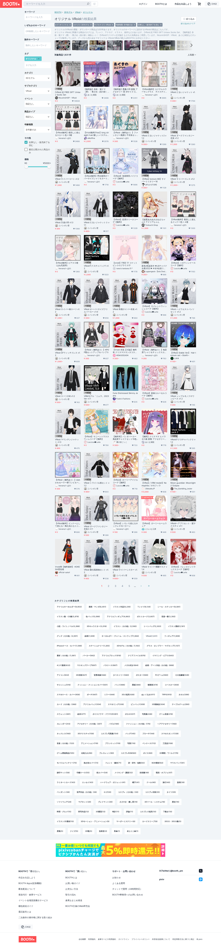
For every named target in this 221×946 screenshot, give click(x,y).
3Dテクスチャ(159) (86, 733)
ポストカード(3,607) (146, 616)
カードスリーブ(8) (150, 821)
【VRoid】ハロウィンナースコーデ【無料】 (183, 264)
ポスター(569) (142, 675)
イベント (29, 99)
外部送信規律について (161, 939)
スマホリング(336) (116, 704)
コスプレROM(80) (128, 753)
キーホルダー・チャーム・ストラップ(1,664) (120, 636)
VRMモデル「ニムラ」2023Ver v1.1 (96, 397)
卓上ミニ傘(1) (132, 831)
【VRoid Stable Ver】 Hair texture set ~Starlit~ (183, 354)
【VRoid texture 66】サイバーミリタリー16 (154, 180)
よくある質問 (118, 883)
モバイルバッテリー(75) (67, 763)
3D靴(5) (88, 831)
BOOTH (58, 12)
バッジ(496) (120, 685)
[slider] (26, 166)
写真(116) (131, 743)
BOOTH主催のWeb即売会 (77, 906)
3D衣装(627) (81, 675)
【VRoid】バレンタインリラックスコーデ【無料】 (183, 568)
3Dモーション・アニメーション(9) (95, 821)
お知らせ (116, 877)
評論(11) (129, 811)
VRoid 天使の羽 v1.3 (64, 222)
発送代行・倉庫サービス (30, 894)
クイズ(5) (74, 831)
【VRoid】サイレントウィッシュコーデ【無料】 (154, 307)
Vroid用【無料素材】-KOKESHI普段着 (67, 568)
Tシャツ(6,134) (144, 607)
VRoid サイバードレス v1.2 (182, 179)
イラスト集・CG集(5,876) (68, 616)
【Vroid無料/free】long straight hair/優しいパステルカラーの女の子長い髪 (96, 133)
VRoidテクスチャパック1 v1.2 (96, 267)
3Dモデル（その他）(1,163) (128, 646)
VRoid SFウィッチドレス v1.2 (67, 354)
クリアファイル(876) (137, 655)
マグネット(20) (84, 802)
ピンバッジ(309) (138, 704)
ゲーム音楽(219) (166, 714)
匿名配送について (26, 889)
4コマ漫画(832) (63, 665)
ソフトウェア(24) (64, 802)
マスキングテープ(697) (87, 665)
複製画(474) (153, 685)
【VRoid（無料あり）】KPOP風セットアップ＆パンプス (96, 351)
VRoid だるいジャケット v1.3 (182, 93)
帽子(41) (136, 782)
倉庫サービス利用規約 (107, 939)
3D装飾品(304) (158, 704)
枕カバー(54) (102, 772)
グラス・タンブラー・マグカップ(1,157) (163, 646)
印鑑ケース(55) (83, 772)
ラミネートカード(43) (66, 782)
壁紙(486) (136, 685)
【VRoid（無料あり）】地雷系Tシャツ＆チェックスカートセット (154, 351)
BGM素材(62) (157, 763)
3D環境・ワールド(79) (168, 753)
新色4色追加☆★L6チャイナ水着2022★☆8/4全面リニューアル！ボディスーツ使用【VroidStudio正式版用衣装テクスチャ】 (154, 267)
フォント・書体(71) (113, 763)
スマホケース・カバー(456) (68, 694)
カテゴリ (29, 73)
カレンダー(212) (63, 724)
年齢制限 (29, 124)
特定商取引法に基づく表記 (183, 939)
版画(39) (181, 782)
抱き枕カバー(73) (91, 763)
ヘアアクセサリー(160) (167, 724)
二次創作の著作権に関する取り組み (35, 917)
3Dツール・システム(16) (154, 802)
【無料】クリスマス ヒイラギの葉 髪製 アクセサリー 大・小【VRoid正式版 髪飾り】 (154, 437)
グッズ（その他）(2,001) (67, 636)
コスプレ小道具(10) (148, 811)
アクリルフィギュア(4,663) (118, 616)
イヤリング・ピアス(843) (163, 655)
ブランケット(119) (112, 743)
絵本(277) (81, 714)
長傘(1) (117, 831)
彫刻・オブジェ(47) (164, 772)
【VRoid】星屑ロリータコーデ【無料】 (125, 220)
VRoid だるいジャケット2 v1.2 (154, 136)
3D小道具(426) (128, 694)
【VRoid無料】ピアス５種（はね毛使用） (66, 264)
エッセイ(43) (87, 782)
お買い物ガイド (72, 883)
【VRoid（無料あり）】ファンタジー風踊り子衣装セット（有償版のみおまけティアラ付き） (125, 133)
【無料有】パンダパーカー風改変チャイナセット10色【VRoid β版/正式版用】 (125, 437)
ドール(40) (151, 782)
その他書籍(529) (182, 675)
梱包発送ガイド (25, 906)
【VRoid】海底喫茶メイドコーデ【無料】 (125, 177)
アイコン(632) (63, 675)
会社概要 (82, 939)
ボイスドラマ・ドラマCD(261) (105, 714)
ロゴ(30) (107, 792)
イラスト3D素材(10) (65, 821)
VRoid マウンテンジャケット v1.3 (67, 440)
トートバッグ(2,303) (152, 626)
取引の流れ (70, 894)
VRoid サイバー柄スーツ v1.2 (67, 310)
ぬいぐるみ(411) (148, 694)
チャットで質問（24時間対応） (127, 889)
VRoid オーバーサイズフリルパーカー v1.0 (96, 310)
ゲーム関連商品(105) (65, 753)
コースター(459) (172, 685)
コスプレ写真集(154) (109, 733)
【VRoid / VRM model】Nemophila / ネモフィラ (154, 484)
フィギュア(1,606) (172, 636)
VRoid (77, 12)
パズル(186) (114, 724)
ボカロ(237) (130, 714)
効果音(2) (103, 831)
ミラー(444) (109, 694)
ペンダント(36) (63, 792)
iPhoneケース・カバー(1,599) (69, 646)
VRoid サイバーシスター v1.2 (125, 571)
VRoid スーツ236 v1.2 (65, 396)
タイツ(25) (171, 792)
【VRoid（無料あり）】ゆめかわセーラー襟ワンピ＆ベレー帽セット (67, 481)
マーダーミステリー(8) (125, 821)
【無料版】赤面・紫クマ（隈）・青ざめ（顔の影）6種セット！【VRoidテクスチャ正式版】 (96, 90)
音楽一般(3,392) (168, 616)
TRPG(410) (167, 694)
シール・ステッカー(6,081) (169, 607)
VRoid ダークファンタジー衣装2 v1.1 (96, 527)
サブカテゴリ (31, 86)
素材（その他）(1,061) (66, 655)
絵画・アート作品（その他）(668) (159, 665)
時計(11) (115, 811)
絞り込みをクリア (188, 23)
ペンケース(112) (149, 743)
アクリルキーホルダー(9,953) (69, 607)
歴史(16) (175, 802)
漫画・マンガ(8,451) (97, 607)
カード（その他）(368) (66, 704)
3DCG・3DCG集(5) (172, 821)
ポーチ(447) (92, 694)
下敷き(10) (167, 811)
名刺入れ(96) (86, 753)
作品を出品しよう (183, 4)
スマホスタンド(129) (170, 733)
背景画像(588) (100, 675)
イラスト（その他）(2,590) (125, 626)
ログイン (143, 4)
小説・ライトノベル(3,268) (68, 626)
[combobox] (57, 4)
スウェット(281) (64, 714)
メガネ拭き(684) (131, 665)
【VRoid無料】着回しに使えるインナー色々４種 (183, 220)
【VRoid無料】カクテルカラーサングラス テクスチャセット (154, 90)
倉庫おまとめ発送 (73, 900)
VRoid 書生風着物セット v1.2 (96, 571)
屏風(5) (60, 831)
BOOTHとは (161, 4)
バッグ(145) (130, 733)
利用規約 (91, 939)
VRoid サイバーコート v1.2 (67, 179)
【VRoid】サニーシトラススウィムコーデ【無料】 (96, 437)
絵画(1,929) (90, 636)
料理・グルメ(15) (64, 811)
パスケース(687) (110, 665)
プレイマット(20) (105, 802)
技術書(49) (144, 772)
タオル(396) (184, 694)
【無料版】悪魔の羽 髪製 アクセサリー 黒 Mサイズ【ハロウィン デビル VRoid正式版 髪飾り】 (125, 90)
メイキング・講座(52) (124, 772)
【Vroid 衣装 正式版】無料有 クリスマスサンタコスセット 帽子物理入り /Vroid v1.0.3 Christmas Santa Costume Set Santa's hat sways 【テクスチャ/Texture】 (125, 351)
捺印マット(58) (63, 772)
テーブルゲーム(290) (180, 704)
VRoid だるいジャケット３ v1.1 (96, 223)
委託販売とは (24, 911)
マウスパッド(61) (177, 763)
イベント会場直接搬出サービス (33, 900)
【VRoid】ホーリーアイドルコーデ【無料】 (125, 481)
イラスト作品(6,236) (122, 607)
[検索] (88, 4)
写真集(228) (147, 714)
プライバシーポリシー (141, 939)
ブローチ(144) (148, 733)
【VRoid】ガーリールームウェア (154, 524)
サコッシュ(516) (64, 685)
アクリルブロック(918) (111, 655)
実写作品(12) (83, 811)
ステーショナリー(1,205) (99, 646)
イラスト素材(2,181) (176, 626)
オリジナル (88, 12)
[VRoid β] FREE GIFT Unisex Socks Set (67, 93)
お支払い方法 (71, 889)
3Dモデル (68, 12)
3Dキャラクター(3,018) (97, 626)
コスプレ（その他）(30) (128, 792)
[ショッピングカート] (199, 4)
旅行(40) (166, 782)
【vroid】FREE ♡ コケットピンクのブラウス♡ (125, 264)
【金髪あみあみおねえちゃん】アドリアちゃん (153, 220)
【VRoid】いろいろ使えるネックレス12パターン (125, 524)
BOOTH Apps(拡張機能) (30, 883)
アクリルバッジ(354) (92, 704)
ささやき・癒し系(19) (129, 802)
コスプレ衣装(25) (152, 792)
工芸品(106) (168, 743)
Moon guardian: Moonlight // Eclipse (183, 484)
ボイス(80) (147, 753)
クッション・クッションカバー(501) (93, 685)
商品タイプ (30, 111)
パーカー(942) (89, 655)
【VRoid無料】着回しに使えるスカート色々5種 (67, 133)
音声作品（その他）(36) (87, 792)
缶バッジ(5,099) (93, 616)
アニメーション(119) (89, 743)
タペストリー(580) (121, 675)
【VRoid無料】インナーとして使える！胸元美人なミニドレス (67, 524)
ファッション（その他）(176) (138, 724)
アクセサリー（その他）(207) (89, 724)
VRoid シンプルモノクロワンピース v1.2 (182, 397)
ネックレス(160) (64, 733)
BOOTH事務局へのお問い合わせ (127, 894)
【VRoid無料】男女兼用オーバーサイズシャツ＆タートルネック (96, 177)
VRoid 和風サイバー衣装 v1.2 (125, 310)
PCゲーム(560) (161, 675)
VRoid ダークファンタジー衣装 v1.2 (182, 136)
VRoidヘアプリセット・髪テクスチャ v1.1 (183, 524)
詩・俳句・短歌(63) (136, 763)
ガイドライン (123, 939)
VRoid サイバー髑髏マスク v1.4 (154, 568)
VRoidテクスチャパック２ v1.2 (182, 440)
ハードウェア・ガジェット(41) (112, 782)
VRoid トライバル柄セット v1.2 (96, 484)
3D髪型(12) (100, 811)
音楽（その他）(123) (65, 743)
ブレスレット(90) (106, 753)
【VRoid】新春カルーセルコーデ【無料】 (154, 394)
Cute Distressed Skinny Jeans (125, 394)
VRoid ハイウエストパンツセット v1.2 (182, 310)
